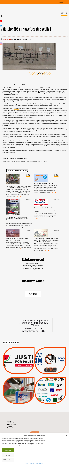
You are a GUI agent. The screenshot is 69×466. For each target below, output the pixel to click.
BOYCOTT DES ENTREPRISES (19, 39)
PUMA (53, 395)
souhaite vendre (7, 110)
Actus (50, 362)
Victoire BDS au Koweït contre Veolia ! (27, 29)
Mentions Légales (12, 428)
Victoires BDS (7, 39)
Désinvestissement (56, 382)
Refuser (8, 455)
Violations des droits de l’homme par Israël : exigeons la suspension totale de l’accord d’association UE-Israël (18, 358)
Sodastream (50, 398)
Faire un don (33, 294)
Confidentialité (39, 463)
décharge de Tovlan (52, 115)
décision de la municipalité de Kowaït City (14, 89)
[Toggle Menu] (63, 2)
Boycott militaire (50, 368)
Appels (15, 369)
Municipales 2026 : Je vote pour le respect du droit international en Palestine (18, 385)
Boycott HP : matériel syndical (43, 183)
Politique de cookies (30, 463)
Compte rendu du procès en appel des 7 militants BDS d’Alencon (34, 322)
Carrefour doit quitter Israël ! (43, 208)
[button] (66, 435)
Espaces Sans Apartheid (18, 395)
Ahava (52, 384)
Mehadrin (48, 395)
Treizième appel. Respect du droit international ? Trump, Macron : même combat (50, 355)
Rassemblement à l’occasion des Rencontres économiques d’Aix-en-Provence (17, 219)
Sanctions (21, 369)
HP (53, 389)
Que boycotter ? (50, 379)
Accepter (8, 450)
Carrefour (48, 389)
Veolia (29, 39)
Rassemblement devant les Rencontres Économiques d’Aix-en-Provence (18, 186)
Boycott (47, 382)
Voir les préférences (8, 460)
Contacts (9, 426)
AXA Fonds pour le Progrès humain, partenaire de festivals (17, 239)
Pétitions (19, 399)
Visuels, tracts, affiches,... (50, 401)
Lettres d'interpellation (50, 370)
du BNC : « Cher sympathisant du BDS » (36, 329)
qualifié (62, 99)
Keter (50, 391)
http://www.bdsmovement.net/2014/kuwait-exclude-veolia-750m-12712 (27, 161)
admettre (16, 108)
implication (6, 121)
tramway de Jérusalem (35, 115)
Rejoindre (9, 421)
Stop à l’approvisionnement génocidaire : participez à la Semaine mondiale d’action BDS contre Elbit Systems (47, 240)
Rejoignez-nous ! (33, 260)
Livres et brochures (50, 393)
